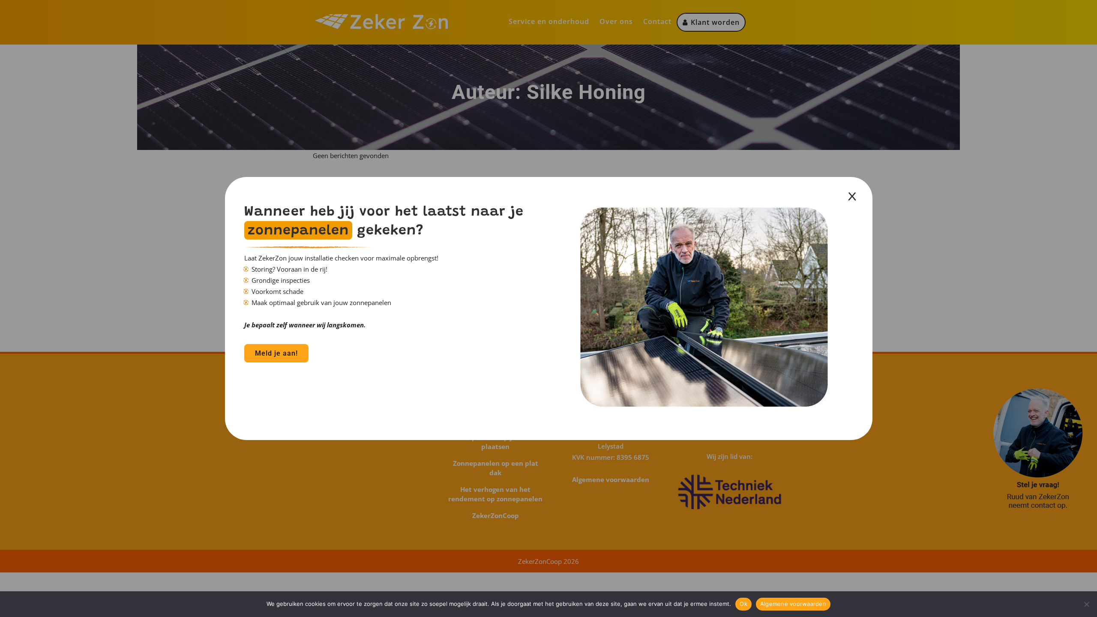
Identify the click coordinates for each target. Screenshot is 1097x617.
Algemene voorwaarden (793, 603)
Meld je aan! (276, 353)
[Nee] (1086, 604)
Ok (743, 603)
